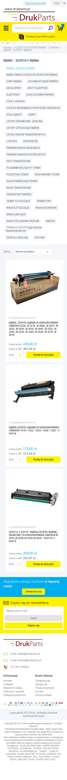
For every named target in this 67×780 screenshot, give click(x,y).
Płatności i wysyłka (13, 691)
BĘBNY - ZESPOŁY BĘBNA (17, 50)
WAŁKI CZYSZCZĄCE (18, 207)
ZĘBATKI (50, 221)
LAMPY (32, 114)
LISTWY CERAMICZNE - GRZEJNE (25, 121)
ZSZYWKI (39, 237)
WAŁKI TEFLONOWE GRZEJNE (23, 221)
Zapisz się (33, 625)
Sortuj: (7, 251)
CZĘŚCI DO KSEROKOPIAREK (31, 47)
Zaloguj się (41, 684)
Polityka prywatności (14, 695)
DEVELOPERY (14, 88)
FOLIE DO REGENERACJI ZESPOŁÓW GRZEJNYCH (33, 108)
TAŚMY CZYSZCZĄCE (18, 201)
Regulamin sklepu (13, 688)
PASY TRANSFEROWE (19, 161)
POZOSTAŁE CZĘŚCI (18, 174)
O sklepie (8, 684)
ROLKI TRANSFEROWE (19, 187)
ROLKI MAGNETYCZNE (47, 174)
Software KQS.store (33, 716)
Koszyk (39, 691)
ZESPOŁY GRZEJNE (17, 237)
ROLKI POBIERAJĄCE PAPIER (22, 181)
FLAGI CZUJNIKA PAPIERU (40, 94)
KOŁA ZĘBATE (14, 114)
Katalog (7, 47)
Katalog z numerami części (40, 36)
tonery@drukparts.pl (29, 660)
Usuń (33, 618)
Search (50, 28)
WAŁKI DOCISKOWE (46, 207)
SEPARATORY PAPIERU (19, 194)
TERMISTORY (43, 201)
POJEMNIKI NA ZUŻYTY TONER (24, 167)
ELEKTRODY (13, 94)
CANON (54, 47)
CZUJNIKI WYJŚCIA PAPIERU (43, 81)
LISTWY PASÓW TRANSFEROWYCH (26, 134)
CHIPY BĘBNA (14, 81)
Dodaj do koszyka (43, 354)
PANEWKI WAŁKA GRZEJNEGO (23, 148)
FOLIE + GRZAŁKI (16, 101)
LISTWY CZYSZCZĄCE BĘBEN (23, 128)
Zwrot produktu (43, 695)
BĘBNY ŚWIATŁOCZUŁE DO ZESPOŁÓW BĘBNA (32, 74)
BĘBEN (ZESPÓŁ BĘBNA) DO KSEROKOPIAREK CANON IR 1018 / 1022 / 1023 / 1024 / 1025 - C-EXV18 (34, 430)
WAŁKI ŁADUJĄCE (16, 214)
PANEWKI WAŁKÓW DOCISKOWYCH (26, 154)
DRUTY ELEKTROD (37, 88)
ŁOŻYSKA (12, 141)
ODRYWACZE (30, 141)
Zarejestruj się (33, 591)
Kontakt (7, 680)
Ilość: (11, 354)
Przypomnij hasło (44, 688)
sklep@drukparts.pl (29, 653)
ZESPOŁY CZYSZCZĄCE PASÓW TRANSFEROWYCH (23, 229)
